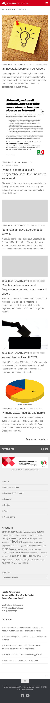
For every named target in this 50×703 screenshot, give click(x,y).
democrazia (5, 542)
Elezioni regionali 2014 (21, 546)
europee (32, 546)
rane (12, 560)
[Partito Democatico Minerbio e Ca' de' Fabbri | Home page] (20, 3)
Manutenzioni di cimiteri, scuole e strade (21, 660)
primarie (25, 555)
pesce (7, 556)
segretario (7, 562)
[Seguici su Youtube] (46, 449)
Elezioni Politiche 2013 (30, 542)
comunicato (37, 535)
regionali (29, 559)
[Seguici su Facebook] (42, 449)
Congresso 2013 (23, 538)
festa (5, 549)
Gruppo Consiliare (11, 487)
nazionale (36, 553)
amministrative (9, 532)
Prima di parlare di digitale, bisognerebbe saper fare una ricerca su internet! (24, 174)
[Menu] (47, 3)
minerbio (19, 552)
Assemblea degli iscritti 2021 (19, 357)
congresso (8, 538)
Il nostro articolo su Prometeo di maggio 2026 (23, 654)
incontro (5, 552)
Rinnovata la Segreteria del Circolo (23, 68)
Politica (28, 163)
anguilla (21, 532)
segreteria (17, 563)
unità (25, 562)
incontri (38, 549)
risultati (36, 560)
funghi (11, 549)
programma (6, 560)
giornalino (19, 549)
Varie (6, 511)
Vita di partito (22, 64)
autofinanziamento (30, 532)
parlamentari (43, 553)
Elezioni (16, 542)
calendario (6, 535)
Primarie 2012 (39, 556)
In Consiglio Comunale (13, 493)
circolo (18, 535)
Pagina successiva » (37, 439)
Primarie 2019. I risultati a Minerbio (23, 412)
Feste (6, 481)
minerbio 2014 (28, 553)
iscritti (12, 553)
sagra (42, 559)
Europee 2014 (40, 546)
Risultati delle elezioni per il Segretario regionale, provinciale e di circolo (24, 289)
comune (30, 535)
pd (2, 556)
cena (13, 535)
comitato (23, 535)
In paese (19, 163)
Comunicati (7, 64)
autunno (40, 532)
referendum (20, 559)
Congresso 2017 (36, 539)
